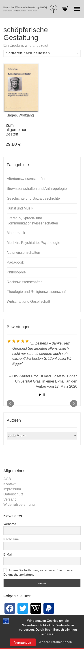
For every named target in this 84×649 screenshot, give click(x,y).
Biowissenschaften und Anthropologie (37, 188)
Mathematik (16, 233)
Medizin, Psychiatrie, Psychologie (33, 243)
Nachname (11, 539)
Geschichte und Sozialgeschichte (33, 198)
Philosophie (16, 272)
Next (73, 403)
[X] (22, 608)
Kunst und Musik (20, 208)
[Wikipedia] (35, 608)
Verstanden (22, 642)
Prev (10, 403)
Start (40, 394)
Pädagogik (15, 262)
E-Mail (7, 554)
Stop (44, 394)
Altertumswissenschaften (26, 179)
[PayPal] (48, 608)
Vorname (9, 524)
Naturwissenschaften (23, 252)
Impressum (12, 489)
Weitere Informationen (55, 642)
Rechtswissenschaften (25, 282)
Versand (10, 499)
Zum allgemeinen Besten (16, 130)
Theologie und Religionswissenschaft (37, 292)
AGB (7, 479)
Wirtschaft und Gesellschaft (28, 301)
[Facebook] (9, 608)
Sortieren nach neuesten (28, 53)
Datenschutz (13, 494)
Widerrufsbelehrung (19, 504)
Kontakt (9, 484)
